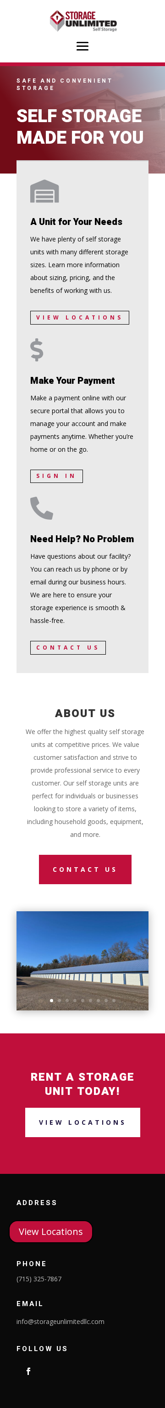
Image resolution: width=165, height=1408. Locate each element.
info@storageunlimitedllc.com (60, 1321)
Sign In (56, 476)
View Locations (79, 317)
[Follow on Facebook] (28, 1371)
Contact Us (68, 647)
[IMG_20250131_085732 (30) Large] (82, 1008)
